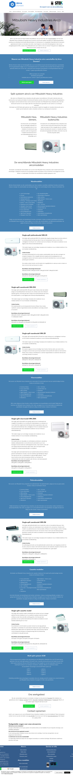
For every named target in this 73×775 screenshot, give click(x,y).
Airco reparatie (51, 754)
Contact (51, 758)
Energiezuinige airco (51, 749)
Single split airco (23, 769)
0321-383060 (31, 716)
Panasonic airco (23, 756)
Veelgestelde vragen (51, 756)
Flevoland (49, 698)
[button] (17, 11)
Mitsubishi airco (23, 754)
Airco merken (23, 749)
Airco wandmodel (23, 766)
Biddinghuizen (47, 699)
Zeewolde (35, 699)
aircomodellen (52, 38)
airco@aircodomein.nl (53, 716)
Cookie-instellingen (59, 772)
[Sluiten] (71, 772)
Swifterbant (41, 699)
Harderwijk (55, 699)
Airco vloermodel (23, 763)
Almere (21, 699)
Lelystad (26, 699)
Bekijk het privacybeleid (8, 773)
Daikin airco (23, 751)
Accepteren (67, 772)
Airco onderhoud (51, 751)
